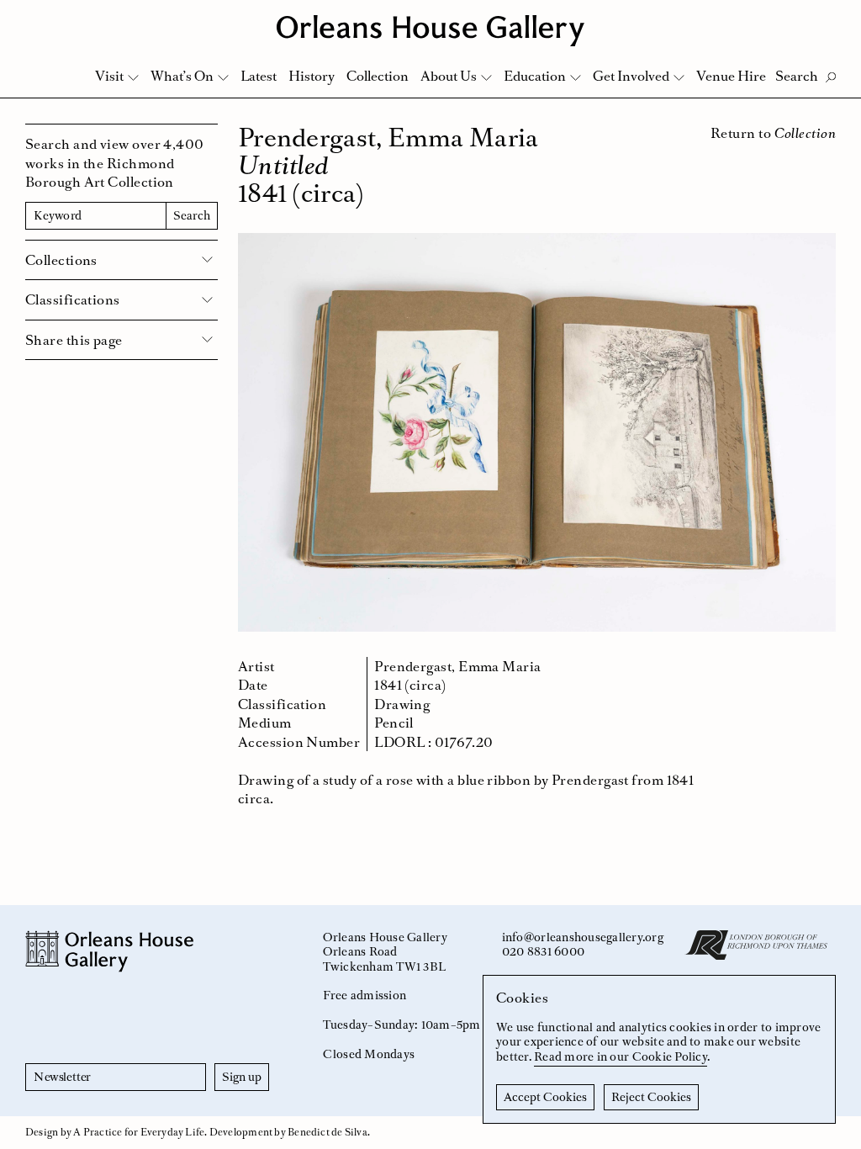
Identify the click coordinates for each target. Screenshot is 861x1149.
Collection (377, 75)
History (311, 75)
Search (191, 215)
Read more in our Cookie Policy (620, 1056)
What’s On (182, 75)
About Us (448, 75)
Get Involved (631, 75)
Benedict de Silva (327, 1132)
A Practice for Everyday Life (138, 1132)
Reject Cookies (651, 1096)
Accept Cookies (545, 1096)
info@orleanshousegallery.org (582, 937)
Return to (773, 133)
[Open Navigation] (826, 18)
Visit (109, 75)
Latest (258, 75)
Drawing (402, 704)
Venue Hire (731, 75)
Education (535, 75)
